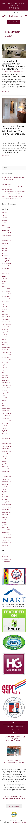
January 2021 (5, 380)
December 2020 (6, 382)
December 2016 (6, 504)
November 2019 (6, 415)
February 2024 (6, 289)
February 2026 (6, 228)
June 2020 (4, 398)
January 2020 (5, 410)
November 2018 (6, 446)
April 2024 (4, 283)
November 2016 (6, 507)
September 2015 (6, 542)
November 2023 (6, 294)
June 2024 (4, 278)
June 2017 (4, 489)
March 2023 (5, 314)
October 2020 (6, 387)
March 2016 (5, 527)
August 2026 (5, 212)
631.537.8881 (22, 3)
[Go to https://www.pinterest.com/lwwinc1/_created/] (16, 1)
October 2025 (5, 238)
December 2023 (6, 291)
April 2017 (4, 494)
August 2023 (5, 301)
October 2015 (5, 540)
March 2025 (5, 256)
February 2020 (6, 408)
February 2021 (5, 377)
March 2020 (5, 405)
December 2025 (6, 233)
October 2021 (5, 357)
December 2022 (6, 321)
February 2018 (6, 469)
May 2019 (4, 431)
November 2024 (6, 266)
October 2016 (5, 509)
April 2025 (4, 253)
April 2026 (4, 223)
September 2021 (6, 360)
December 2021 (6, 352)
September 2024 (6, 271)
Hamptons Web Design (19, 822)
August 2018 (5, 454)
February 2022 (6, 347)
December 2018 (6, 443)
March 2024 (5, 286)
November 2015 (6, 537)
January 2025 (5, 261)
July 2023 (4, 304)
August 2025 (5, 243)
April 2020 (4, 403)
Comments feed (6, 559)
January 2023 (5, 319)
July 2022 (4, 334)
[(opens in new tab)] (14, 597)
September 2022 (6, 329)
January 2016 (5, 532)
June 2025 (4, 248)
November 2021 (6, 354)
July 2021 (4, 365)
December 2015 (6, 535)
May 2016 (4, 522)
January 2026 (5, 230)
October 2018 (5, 448)
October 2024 (6, 268)
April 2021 (4, 372)
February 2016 (6, 530)
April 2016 (4, 525)
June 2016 (4, 519)
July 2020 (4, 395)
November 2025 (6, 235)
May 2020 (4, 400)
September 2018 (6, 451)
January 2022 (5, 349)
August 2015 (5, 545)
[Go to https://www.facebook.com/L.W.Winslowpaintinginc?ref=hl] (11, 1)
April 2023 (4, 311)
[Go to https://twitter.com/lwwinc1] (14, 1)
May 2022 (4, 339)
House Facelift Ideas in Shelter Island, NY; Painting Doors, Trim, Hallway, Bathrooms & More (13, 131)
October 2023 (5, 296)
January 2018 (5, 471)
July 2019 (4, 426)
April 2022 (4, 342)
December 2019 (6, 413)
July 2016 (4, 517)
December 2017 (6, 474)
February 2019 (6, 438)
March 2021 (5, 375)
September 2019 (6, 420)
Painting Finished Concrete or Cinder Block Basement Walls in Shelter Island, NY (13, 65)
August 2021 (5, 362)
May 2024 (4, 281)
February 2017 (6, 499)
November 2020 (6, 385)
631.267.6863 (9, 3)
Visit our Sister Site (14, 760)
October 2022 (5, 327)
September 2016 (6, 512)
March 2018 (5, 466)
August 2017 (5, 484)
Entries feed (5, 556)
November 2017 (6, 476)
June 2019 (4, 428)
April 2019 (4, 433)
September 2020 (6, 390)
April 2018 (4, 464)
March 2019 (5, 436)
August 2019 (5, 423)
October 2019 (5, 418)
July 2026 (4, 215)
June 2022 (4, 337)
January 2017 (5, 502)
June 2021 (4, 367)
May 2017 (4, 492)
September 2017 (6, 481)
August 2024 (5, 273)
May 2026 (4, 220)
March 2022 (5, 344)
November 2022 (6, 324)
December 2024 (6, 263)
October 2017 (5, 479)
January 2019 (5, 441)
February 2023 (6, 316)
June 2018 (4, 459)
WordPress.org (6, 561)
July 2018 (4, 456)
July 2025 (4, 245)
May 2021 (4, 370)
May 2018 (4, 461)
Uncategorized (6, 71)
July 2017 (4, 486)
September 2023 (6, 299)
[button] (13, 22)
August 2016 (5, 514)
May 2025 (4, 250)
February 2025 (6, 258)
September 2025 (6, 240)
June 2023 (4, 306)
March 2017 (5, 497)
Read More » (5, 91)
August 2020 (5, 393)
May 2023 (4, 309)
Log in (3, 554)
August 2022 (5, 332)
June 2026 (4, 217)
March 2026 (5, 225)
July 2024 (4, 276)
